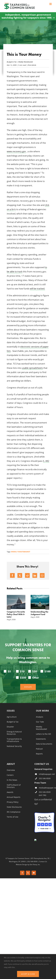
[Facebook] (12, 575)
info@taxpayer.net (46, 774)
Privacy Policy (12, 802)
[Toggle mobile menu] (50, 4)
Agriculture (12, 717)
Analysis (39, 717)
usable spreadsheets (32, 367)
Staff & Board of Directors (14, 786)
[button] (9, 608)
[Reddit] (27, 575)
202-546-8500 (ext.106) (45, 794)
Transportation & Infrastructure (14, 740)
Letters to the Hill (43, 734)
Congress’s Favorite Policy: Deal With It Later (16, 614)
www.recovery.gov (16, 151)
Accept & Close (28, 974)
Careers (10, 775)
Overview (11, 770)
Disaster (10, 727)
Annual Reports (13, 797)
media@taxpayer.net (46, 787)
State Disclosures (14, 807)
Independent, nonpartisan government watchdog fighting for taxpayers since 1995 (27, 16)
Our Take (40, 722)
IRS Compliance (13, 812)
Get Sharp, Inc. (35, 864)
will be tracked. (37, 288)
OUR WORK (42, 710)
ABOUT (11, 764)
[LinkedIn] (35, 575)
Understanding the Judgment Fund (39, 612)
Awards (10, 792)
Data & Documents (44, 744)
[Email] (42, 575)
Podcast (39, 749)
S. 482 (46, 460)
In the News (12, 780)
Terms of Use (12, 817)
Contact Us (43, 861)
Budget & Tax (12, 62)
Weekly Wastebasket (25, 62)
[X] (20, 575)
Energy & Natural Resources (14, 733)
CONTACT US (41, 763)
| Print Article (31, 65)
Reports (39, 754)
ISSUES (11, 710)
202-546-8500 (45, 778)
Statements (41, 739)
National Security (14, 746)
